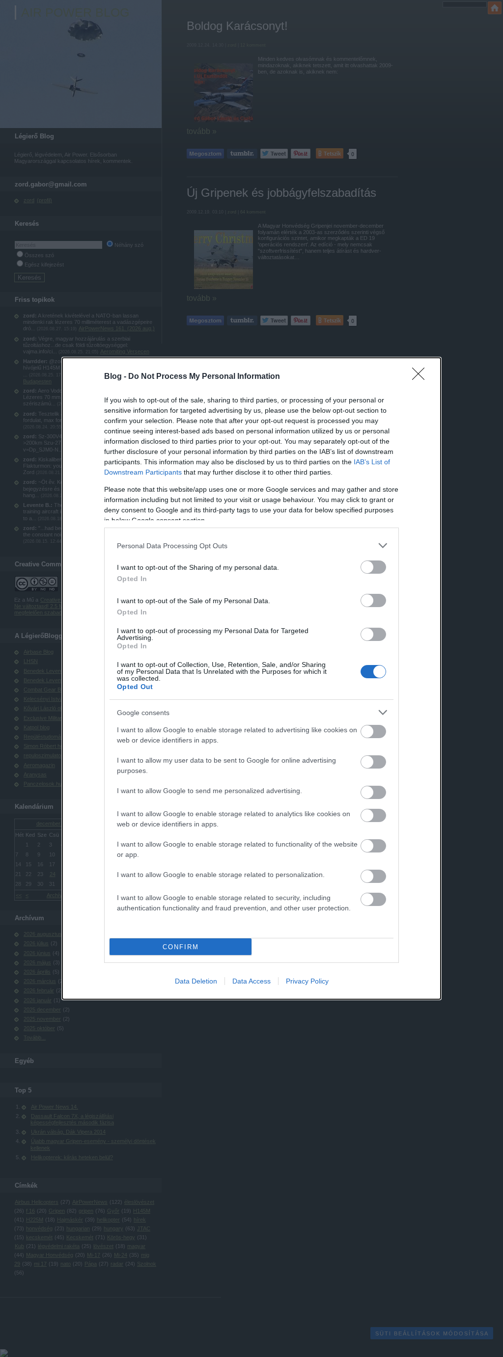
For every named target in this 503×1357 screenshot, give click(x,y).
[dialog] (251, 678)
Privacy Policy (307, 981)
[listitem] (251, 545)
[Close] (421, 377)
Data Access (251, 981)
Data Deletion (196, 981)
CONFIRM (181, 947)
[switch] (373, 567)
